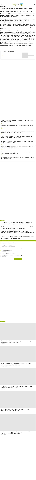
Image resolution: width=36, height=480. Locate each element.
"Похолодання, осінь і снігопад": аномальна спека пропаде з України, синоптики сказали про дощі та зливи (16, 152)
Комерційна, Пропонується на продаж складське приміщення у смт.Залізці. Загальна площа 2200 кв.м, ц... (15, 410)
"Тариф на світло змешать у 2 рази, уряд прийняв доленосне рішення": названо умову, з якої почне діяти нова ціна (17, 137)
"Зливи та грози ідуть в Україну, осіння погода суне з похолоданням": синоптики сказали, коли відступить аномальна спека (17, 232)
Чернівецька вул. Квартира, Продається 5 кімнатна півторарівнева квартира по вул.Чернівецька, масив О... (16, 364)
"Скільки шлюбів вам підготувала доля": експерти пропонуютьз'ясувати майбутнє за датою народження (17, 142)
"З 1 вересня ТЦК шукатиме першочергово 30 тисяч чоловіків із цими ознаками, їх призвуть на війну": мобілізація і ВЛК (17, 223)
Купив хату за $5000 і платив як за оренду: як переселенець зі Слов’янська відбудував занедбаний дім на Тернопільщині (18, 147)
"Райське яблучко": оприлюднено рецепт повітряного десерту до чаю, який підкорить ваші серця (18, 158)
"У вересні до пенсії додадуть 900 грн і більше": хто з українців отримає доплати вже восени (17, 126)
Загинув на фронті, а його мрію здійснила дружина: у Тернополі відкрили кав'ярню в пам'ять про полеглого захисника (17, 131)
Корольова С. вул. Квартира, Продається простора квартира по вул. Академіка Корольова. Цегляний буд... (16, 341)
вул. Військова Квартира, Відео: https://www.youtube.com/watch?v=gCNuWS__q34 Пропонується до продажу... (15, 432)
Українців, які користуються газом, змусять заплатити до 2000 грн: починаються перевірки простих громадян (17, 227)
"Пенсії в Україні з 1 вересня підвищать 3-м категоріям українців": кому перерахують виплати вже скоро (17, 237)
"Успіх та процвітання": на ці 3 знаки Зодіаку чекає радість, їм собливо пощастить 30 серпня (17, 121)
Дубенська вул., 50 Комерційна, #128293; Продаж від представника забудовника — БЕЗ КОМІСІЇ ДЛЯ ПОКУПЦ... (16, 387)
